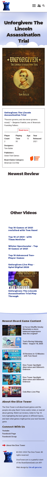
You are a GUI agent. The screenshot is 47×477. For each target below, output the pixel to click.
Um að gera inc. (35, 467)
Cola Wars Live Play (31, 392)
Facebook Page (9, 434)
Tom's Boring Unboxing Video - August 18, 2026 (33, 342)
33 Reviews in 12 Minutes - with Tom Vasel (33, 355)
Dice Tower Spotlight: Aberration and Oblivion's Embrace (33, 367)
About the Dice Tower (15, 445)
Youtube (5, 431)
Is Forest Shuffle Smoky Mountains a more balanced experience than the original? (33, 330)
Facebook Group (9, 437)
